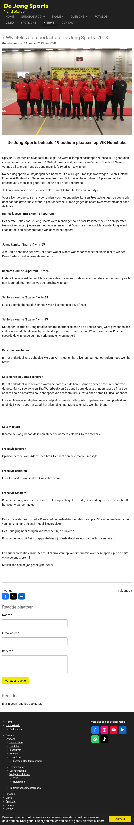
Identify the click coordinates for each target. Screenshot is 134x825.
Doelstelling (16, 742)
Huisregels (19, 781)
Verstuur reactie (15, 680)
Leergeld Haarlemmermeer (27, 761)
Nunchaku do (13, 725)
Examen (10, 735)
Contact (10, 808)
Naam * (7, 615)
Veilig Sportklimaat (19, 774)
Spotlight (11, 801)
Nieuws (10, 805)
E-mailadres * (10, 633)
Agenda (13, 753)
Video (9, 797)
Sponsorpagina (17, 770)
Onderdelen (15, 729)
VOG (15, 778)
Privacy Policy (17, 767)
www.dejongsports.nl (16, 557)
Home (9, 721)
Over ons (10, 738)
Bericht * (7, 651)
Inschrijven (15, 749)
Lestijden (14, 746)
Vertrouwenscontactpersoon (25, 787)
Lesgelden (15, 757)
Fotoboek (11, 794)
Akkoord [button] (120, 819)
